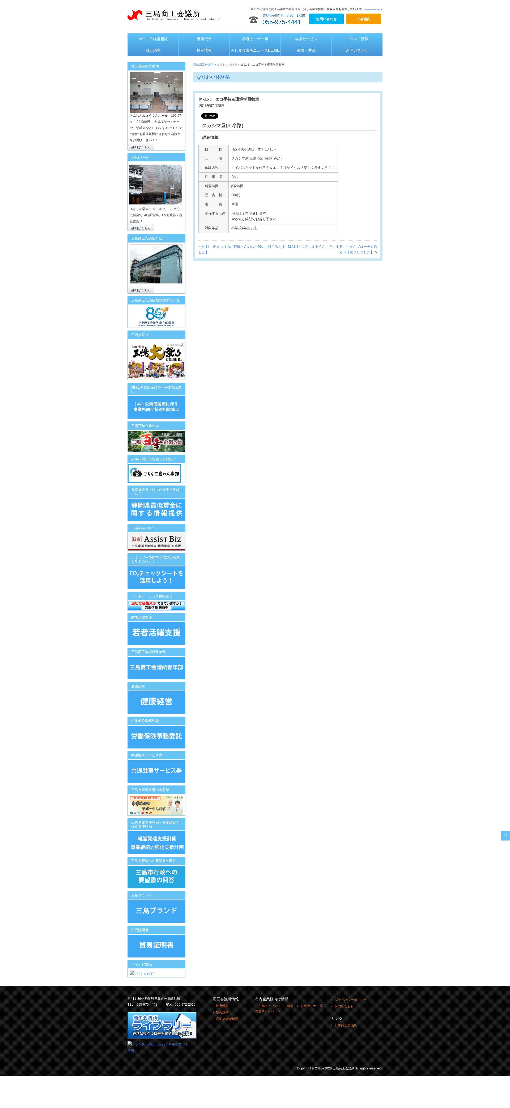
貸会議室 (153, 50)
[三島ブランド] (156, 911)
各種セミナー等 (255, 39)
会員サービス (306, 39)
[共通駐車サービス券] (156, 763)
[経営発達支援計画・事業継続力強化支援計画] (156, 834)
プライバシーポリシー (351, 1000)
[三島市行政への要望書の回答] (156, 877)
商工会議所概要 (227, 1019)
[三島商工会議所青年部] (156, 668)
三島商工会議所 (182, 15)
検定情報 (204, 50)
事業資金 (204, 39)
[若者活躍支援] (156, 633)
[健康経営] (156, 702)
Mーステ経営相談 (153, 39)
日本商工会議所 (346, 1025)
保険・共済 (306, 50)
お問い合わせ (357, 50)
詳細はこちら (141, 147)
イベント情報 (357, 39)
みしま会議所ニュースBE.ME (255, 50)
